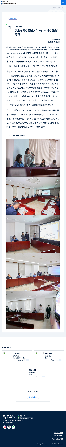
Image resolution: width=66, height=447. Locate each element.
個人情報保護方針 (57, 436)
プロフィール (22, 360)
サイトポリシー (58, 432)
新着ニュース (61, 7)
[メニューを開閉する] (63, 2)
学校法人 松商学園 (57, 439)
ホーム (54, 7)
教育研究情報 (33, 397)
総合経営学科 (13, 18)
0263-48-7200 (10, 422)
